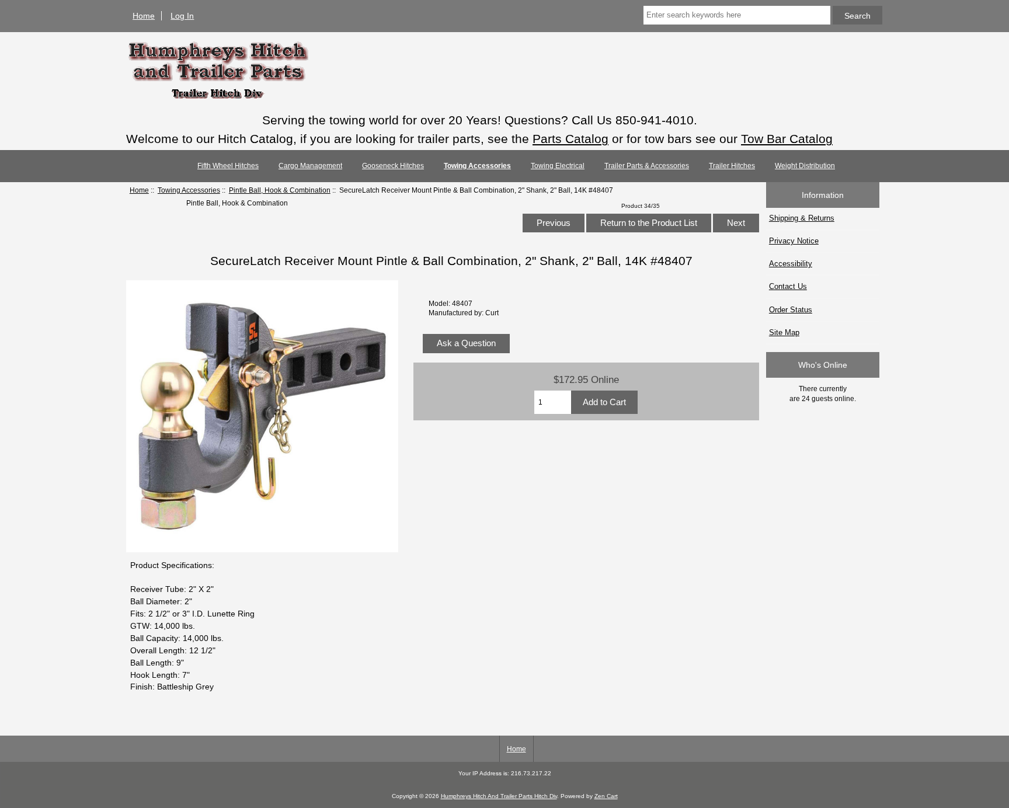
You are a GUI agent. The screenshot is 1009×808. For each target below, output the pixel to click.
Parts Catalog (570, 138)
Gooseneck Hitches (393, 166)
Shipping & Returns (801, 218)
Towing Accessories (189, 190)
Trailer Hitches (732, 166)
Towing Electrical (557, 166)
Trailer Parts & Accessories (646, 166)
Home (144, 15)
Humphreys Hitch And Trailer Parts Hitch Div (499, 796)
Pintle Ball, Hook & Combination (279, 190)
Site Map (784, 332)
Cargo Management (310, 166)
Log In (182, 15)
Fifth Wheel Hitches (228, 166)
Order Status (790, 309)
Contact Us (788, 286)
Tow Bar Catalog (787, 138)
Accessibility (790, 263)
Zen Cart (606, 796)
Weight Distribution (805, 166)
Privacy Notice (794, 240)
